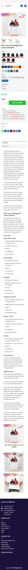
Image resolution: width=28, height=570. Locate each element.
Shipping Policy (5, 544)
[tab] (14, 142)
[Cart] (25, 6)
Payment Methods (5, 546)
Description (5, 142)
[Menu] (2, 6)
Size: (3, 74)
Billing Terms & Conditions (7, 548)
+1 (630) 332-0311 (8, 506)
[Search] (21, 6)
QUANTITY (3, 99)
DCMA (2, 530)
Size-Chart (3, 524)
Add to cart (17, 103)
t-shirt (6, 123)
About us (3, 522)
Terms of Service (5, 526)
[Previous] (3, 24)
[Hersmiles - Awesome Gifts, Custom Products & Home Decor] (11, 6)
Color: (3, 64)
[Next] (24, 24)
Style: (3, 51)
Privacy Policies (5, 528)
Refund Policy (5, 146)
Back (4, 88)
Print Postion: (5, 84)
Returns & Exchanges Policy (8, 540)
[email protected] (17, 418)
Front (4, 86)
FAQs (2, 532)
